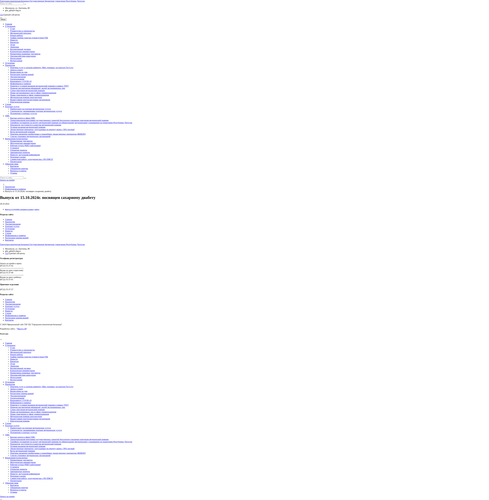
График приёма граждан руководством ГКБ (29, 38)
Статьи (8, 104)
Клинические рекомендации (22, 51)
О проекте (14, 148)
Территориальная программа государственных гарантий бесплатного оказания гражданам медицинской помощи (59, 120)
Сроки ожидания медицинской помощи (27, 90)
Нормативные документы (21, 141)
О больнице (10, 26)
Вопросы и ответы (18, 171)
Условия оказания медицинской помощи (27, 127)
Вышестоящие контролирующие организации (30, 100)
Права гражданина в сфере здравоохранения (29, 95)
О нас (12, 29)
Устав (12, 45)
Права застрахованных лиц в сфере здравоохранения (33, 93)
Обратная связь (11, 164)
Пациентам (10, 65)
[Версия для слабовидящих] (1, 17)
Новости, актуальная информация (25, 155)
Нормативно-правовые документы (25, 54)
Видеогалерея (16, 61)
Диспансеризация (18, 77)
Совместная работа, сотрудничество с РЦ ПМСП (31, 159)
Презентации (16, 162)
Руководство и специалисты (22, 31)
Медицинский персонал (20, 33)
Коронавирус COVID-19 (20, 81)
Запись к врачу (16, 70)
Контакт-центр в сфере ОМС (22, 118)
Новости (14, 40)
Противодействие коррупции (23, 56)
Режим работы (16, 35)
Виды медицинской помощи (22, 132)
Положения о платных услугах (23, 113)
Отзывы (13, 173)
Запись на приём (7, 180)
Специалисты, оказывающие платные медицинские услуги (36, 111)
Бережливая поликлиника (16, 139)
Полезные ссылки (18, 157)
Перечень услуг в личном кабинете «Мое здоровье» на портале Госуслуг (41, 68)
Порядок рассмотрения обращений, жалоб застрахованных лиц (37, 88)
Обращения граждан (19, 168)
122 (2, 15)
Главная (8, 24)
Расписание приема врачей (22, 74)
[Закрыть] (1, 339)
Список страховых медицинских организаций (30, 136)
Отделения (10, 63)
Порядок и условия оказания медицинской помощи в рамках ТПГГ (39, 86)
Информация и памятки (20, 84)
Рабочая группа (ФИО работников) (25, 145)
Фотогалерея (15, 58)
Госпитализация (17, 79)
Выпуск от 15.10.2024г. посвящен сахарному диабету (22, 209)
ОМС (7, 116)
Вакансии (14, 42)
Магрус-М (21, 329)
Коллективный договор (20, 49)
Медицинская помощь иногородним (26, 97)
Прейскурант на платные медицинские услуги (30, 109)
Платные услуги (12, 107)
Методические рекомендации (23, 143)
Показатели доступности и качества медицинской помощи (35, 125)
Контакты (14, 166)
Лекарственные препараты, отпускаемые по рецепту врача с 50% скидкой (42, 129)
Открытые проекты (18, 150)
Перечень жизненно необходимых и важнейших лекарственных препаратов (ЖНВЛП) (48, 134)
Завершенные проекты (20, 152)
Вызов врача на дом (18, 72)
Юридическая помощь (20, 102)
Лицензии (14, 47)
